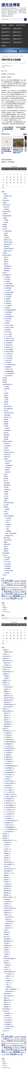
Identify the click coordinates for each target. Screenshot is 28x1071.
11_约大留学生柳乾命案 (9, 364)
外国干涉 (6, 410)
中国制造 (6, 397)
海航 (16, 592)
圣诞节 (19, 587)
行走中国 (5, 555)
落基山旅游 (6, 246)
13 (17, 177)
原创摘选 (11, 25)
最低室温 (6, 419)
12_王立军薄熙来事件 (9, 373)
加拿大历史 (6, 207)
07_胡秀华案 (7, 307)
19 (14, 179)
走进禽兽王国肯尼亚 (9, 248)
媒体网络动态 (7, 485)
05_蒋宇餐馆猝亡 (8, 294)
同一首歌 (12, 587)
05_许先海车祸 (7, 296)
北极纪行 (6, 233)
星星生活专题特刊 (7, 255)
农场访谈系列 (6, 200)
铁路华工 (6, 546)
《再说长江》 (8, 520)
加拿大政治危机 (8, 406)
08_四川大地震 (7, 318)
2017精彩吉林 (7, 566)
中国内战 (7, 463)
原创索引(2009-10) (17, 28)
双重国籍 (7, 587)
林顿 (9, 592)
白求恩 (5, 511)
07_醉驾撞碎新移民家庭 (10, 310)
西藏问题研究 (7, 544)
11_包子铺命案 (7, 362)
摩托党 (11, 589)
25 (10, 182)
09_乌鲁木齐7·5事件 (9, 338)
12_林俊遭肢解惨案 (8, 371)
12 (14, 177)
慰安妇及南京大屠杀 (9, 502)
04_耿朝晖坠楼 (7, 288)
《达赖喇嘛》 (8, 531)
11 (10, 177)
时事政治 (5, 253)
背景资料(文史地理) (7, 441)
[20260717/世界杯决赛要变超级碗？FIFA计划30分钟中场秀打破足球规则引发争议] (19, 141)
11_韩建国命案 (7, 367)
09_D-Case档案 (8, 334)
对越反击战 (8, 467)
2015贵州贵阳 (7, 564)
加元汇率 (6, 404)
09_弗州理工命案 (8, 345)
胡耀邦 (5, 542)
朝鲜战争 (7, 469)
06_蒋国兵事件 (7, 301)
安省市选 (22, 587)
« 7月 (2, 187)
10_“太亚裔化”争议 (8, 353)
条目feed (5, 607)
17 (6, 179)
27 (17, 182)
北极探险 (7, 509)
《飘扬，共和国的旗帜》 (11, 533)
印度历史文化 (7, 456)
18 (10, 179)
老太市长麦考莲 (8, 540)
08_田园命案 (7, 329)
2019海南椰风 (7, 568)
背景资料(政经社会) (7, 65)
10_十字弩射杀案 (8, 358)
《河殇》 (7, 529)
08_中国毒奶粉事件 (8, 316)
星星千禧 (6, 264)
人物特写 (5, 198)
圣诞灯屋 (15, 587)
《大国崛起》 (8, 524)
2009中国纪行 (7, 557)
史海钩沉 (6, 459)
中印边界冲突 (8, 461)
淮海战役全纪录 (9, 535)
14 (21, 177)
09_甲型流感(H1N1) (9, 347)
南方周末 (16, 585)
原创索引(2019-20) (5, 39)
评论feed (5, 609)
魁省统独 (6, 551)
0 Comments (22, 63)
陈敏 (8, 598)
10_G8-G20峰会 (8, 356)
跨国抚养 (22, 596)
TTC (5, 391)
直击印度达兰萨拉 (8, 242)
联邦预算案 (6, 434)
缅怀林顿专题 (7, 268)
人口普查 (6, 399)
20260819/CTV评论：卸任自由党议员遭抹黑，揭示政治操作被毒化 (6, 150)
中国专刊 (6, 257)
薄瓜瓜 (7, 596)
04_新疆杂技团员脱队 (9, 285)
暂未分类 (5, 272)
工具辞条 (6, 494)
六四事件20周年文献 (9, 452)
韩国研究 (6, 548)
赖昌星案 (6, 437)
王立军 (9, 594)
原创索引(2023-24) (5, 42)
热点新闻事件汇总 (7, 275)
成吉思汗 (8, 589)
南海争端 (22, 585)
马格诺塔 (12, 599)
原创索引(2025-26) (17, 42)
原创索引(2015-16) (5, 35)
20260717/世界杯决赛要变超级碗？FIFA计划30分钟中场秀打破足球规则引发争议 (18, 150)
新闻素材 (5, 226)
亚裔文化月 (6, 450)
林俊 (5, 592)
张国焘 (5, 500)
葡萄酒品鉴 (6, 270)
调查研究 (11, 596)
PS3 (2, 583)
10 (6, 177)
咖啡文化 (6, 476)
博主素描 (3, 25)
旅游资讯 (6, 507)
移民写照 (5, 377)
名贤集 (5, 474)
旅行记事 (5, 229)
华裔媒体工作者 (8, 196)
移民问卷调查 (7, 430)
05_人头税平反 (7, 290)
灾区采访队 (8, 321)
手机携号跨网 (7, 415)
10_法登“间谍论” (8, 360)
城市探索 (6, 478)
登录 (13, 161)
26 (14, 182)
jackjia (4, 63)
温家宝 (19, 592)
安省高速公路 (7, 489)
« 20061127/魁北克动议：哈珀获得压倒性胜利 (7, 129)
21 (21, 179)
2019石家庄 (7, 572)
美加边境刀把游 (8, 244)
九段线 (11, 583)
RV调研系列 (7, 388)
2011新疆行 (6, 559)
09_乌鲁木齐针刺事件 (9, 340)
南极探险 (6, 235)
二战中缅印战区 (9, 465)
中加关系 (6, 393)
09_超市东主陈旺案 (8, 351)
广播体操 (6, 498)
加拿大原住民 (7, 454)
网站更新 (5, 380)
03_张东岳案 (7, 279)
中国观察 (6, 220)
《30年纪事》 (8, 518)
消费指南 (6, 423)
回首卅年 (6, 261)
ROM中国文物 (7, 445)
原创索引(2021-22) (17, 39)
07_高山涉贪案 (7, 314)
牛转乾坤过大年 (8, 266)
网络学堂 (5, 382)
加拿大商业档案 (6, 211)
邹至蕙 (5, 598)
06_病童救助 (7, 299)
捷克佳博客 (10, 4)
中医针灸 (6, 583)
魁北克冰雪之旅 (8, 250)
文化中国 (6, 505)
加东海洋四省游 (8, 231)
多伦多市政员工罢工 (9, 413)
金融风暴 (6, 439)
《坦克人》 (8, 522)
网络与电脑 (6, 537)
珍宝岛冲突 (8, 472)
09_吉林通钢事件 (8, 342)
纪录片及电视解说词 (9, 515)
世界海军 (6, 448)
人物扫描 (5, 193)
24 (6, 182)
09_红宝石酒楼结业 (8, 349)
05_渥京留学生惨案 (8, 292)
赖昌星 (16, 596)
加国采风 (5, 202)
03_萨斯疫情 (7, 281)
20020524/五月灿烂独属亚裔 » (21, 128)
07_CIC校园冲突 (8, 305)
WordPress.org (6, 611)
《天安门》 (8, 526)
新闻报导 (5, 224)
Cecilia (23, 581)
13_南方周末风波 (8, 375)
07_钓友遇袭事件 (8, 312)
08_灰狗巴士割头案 (8, 327)
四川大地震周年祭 (8, 408)
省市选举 (6, 426)
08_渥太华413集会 (8, 325)
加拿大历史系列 (6, 204)
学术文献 (6, 487)
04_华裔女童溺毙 (8, 283)
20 (17, 179)
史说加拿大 (6, 209)
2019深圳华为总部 (8, 570)
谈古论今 (5, 575)
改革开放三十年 (8, 417)
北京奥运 (5, 213)
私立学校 (6, 513)
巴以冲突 (6, 496)
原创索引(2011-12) (5, 32)
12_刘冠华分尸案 (8, 369)
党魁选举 (6, 402)
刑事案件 (18, 583)
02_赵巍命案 (7, 277)
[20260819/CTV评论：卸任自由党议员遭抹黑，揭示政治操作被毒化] (7, 141)
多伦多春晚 (6, 483)
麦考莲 (18, 598)
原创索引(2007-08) (5, 28)
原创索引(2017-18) (17, 35)
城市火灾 (6, 480)
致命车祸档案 (6, 553)
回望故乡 (6, 259)
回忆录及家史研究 (7, 215)
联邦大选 (6, 432)
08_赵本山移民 (7, 331)
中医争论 (6, 395)
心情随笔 (5, 218)
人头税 (14, 583)
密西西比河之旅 (8, 239)
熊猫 (22, 592)
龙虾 (21, 598)
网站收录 (3, 46)
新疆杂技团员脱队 (18, 589)
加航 (5, 585)
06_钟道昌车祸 (7, 303)
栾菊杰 (13, 592)
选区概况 (7, 428)
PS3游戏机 (6, 443)
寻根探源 (6, 491)
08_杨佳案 (6, 323)
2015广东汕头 (7, 561)
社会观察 (6, 222)
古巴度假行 (6, 237)
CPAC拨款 (6, 386)
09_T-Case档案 (8, 336)
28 (21, 182)
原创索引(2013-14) (17, 32)
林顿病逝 (6, 421)
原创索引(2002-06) (20, 25)
